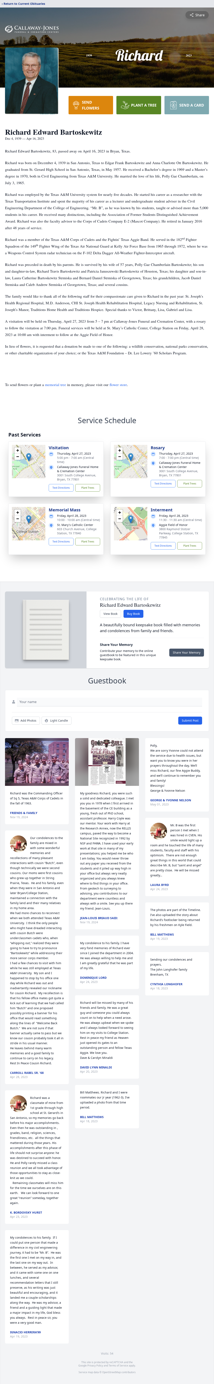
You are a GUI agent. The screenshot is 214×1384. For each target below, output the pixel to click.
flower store (118, 384)
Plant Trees (87, 487)
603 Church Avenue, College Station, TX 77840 (77, 531)
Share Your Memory (186, 652)
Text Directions (61, 487)
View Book (110, 614)
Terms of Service (118, 1365)
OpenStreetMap (111, 1372)
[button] (28, 457)
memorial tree (55, 384)
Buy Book (133, 614)
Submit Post (190, 720)
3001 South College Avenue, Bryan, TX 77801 (76, 477)
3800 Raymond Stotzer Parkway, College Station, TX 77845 (178, 533)
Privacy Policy (95, 1365)
